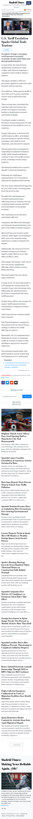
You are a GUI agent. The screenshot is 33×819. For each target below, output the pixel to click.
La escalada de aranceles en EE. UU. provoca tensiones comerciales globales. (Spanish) (17, 365)
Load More (16, 745)
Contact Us (23, 814)
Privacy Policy (10, 816)
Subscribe (27, 396)
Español (29, 9)
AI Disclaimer (20, 816)
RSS (4, 808)
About (4, 816)
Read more (5, 377)
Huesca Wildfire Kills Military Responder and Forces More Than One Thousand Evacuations (16, 14)
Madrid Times (16, 2)
